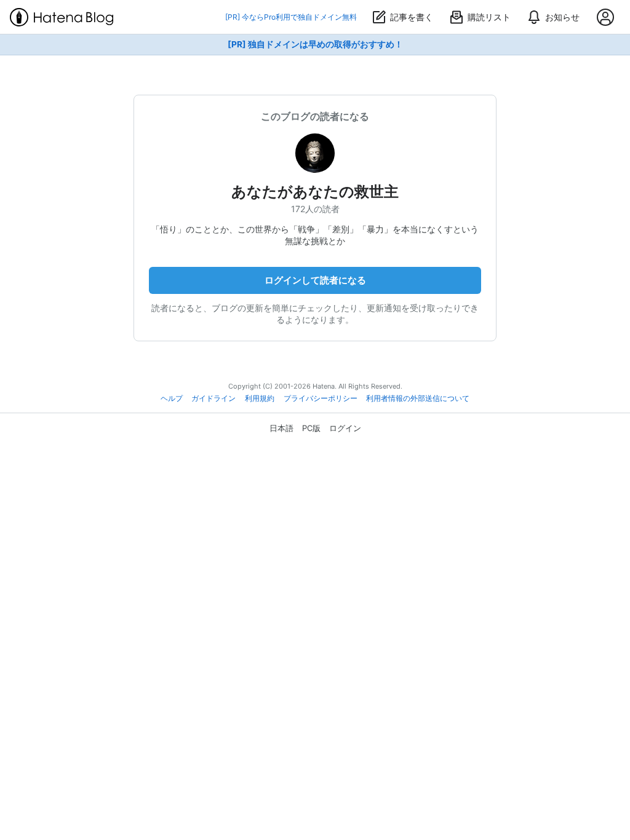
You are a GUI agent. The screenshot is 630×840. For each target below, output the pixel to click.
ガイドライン (213, 398)
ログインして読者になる (315, 280)
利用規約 (259, 398)
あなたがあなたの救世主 (315, 191)
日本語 (281, 428)
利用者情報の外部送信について (417, 398)
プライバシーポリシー (320, 398)
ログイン (345, 428)
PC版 (311, 428)
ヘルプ (172, 398)
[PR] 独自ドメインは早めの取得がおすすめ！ (315, 44)
